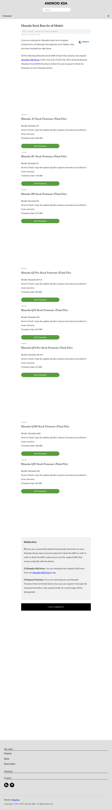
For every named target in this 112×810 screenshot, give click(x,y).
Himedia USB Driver (30, 59)
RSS (6, 785)
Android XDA (56, 3)
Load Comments (56, 607)
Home (24, 31)
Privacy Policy (9, 763)
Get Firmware (40, 146)
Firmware (7, 16)
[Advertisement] (56, 92)
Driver (6, 758)
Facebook (12, 785)
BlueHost (16, 799)
